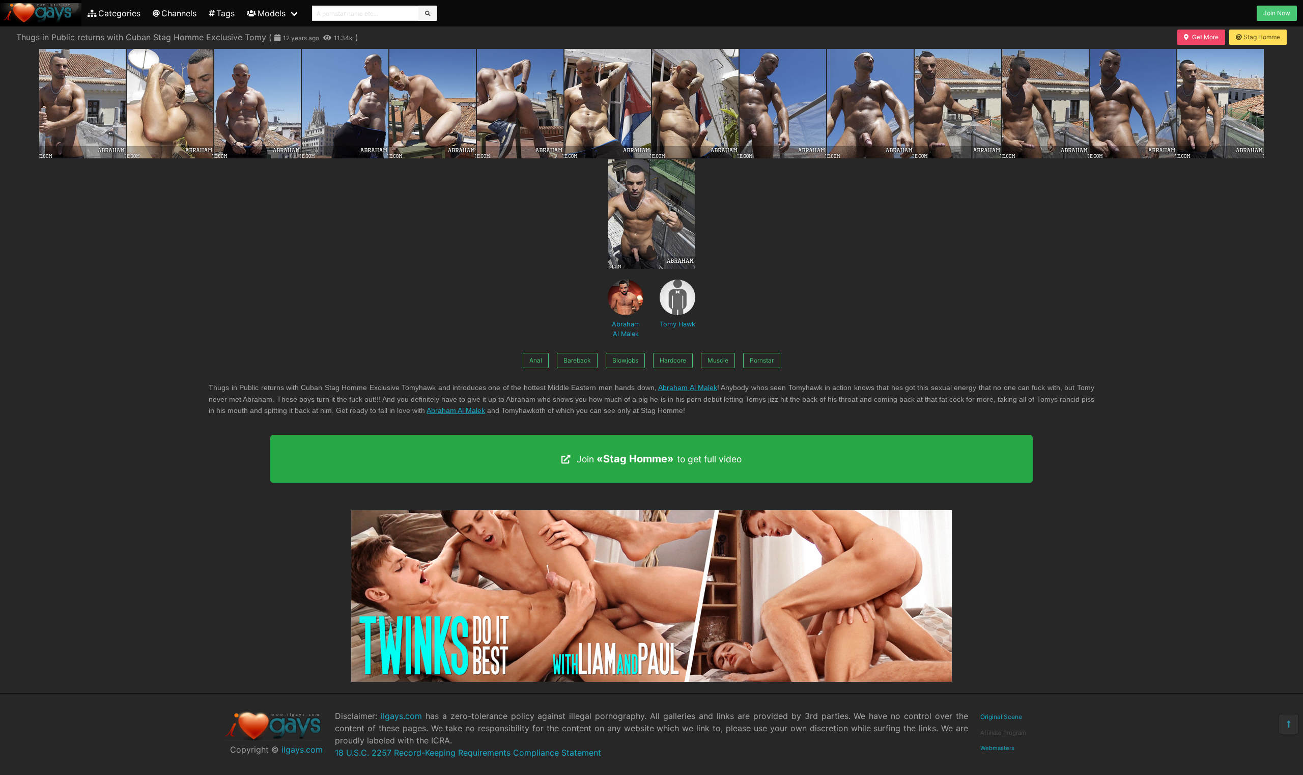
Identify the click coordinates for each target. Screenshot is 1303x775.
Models (272, 13)
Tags (225, 13)
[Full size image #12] (1133, 103)
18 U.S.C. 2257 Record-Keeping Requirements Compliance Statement (468, 753)
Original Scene (1001, 717)
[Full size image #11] (1045, 103)
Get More (1205, 37)
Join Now (1276, 13)
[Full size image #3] (345, 103)
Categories (119, 13)
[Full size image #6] (607, 103)
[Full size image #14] (651, 214)
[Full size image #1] (170, 103)
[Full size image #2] (257, 103)
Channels (178, 13)
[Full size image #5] (520, 103)
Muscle (717, 360)
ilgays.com (302, 749)
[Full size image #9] (870, 103)
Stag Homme (1261, 37)
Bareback (577, 360)
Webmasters (997, 748)
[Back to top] (1289, 724)
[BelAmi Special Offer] (651, 679)
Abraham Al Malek (626, 329)
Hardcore (673, 360)
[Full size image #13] (1220, 103)
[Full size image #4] (432, 103)
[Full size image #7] (695, 103)
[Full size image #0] (82, 103)
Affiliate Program (1003, 732)
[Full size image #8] (783, 103)
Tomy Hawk (677, 324)
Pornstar (762, 360)
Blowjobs (625, 360)
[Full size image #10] (958, 103)
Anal (535, 360)
